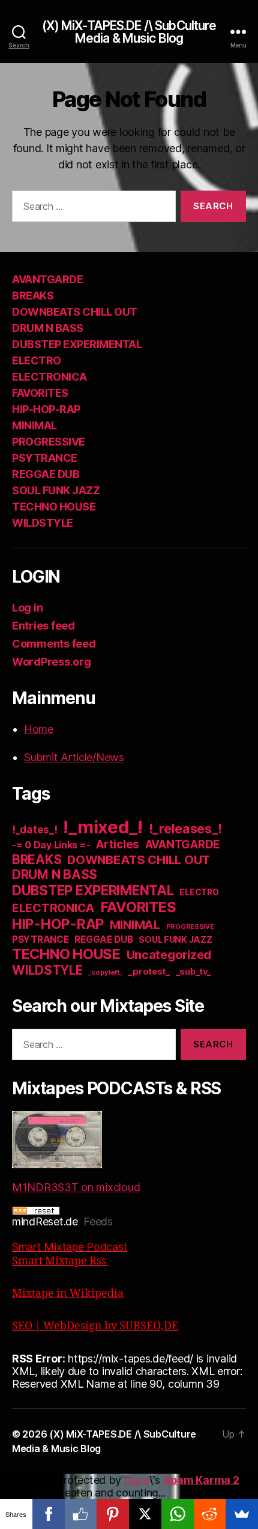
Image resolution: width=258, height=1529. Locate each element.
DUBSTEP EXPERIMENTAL (77, 344)
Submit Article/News (74, 757)
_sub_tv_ (193, 971)
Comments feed (54, 643)
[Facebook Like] (81, 1514)
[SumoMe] (242, 1514)
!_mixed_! (103, 827)
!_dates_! (35, 829)
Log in (27, 607)
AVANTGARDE (47, 279)
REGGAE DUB (45, 474)
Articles (117, 844)
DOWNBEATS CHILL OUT (74, 311)
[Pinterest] (113, 1514)
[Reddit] (210, 1514)
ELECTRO (36, 360)
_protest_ (149, 971)
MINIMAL (34, 425)
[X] (145, 1514)
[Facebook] (48, 1514)
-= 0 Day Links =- (51, 845)
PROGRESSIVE (48, 441)
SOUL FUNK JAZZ (56, 490)
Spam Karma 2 (201, 1480)
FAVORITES (40, 393)
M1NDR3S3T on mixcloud (76, 1187)
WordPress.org (51, 661)
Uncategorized (169, 955)
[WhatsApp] (177, 1514)
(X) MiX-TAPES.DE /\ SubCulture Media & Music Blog (129, 31)
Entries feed (43, 625)
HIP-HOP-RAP (46, 409)
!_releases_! (185, 828)
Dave (136, 1480)
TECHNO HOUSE (53, 506)
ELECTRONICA (49, 376)
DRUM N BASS (47, 328)
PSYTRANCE (44, 458)
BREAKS (32, 295)
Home (38, 729)
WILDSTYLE (42, 522)
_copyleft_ (105, 972)
